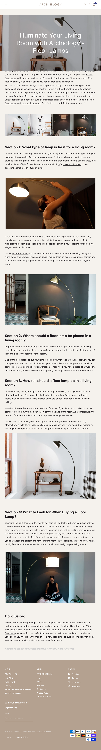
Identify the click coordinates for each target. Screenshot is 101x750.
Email (7, 713)
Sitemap (40, 685)
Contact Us (41, 689)
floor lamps (30, 533)
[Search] (85, 4)
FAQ (38, 678)
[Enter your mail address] (30, 718)
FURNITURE (10, 682)
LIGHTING (9, 678)
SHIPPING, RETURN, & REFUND (18, 689)
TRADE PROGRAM (13, 693)
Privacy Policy (43, 693)
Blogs (39, 681)
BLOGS (8, 686)
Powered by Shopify (43, 731)
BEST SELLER (11, 674)
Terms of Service (44, 696)
